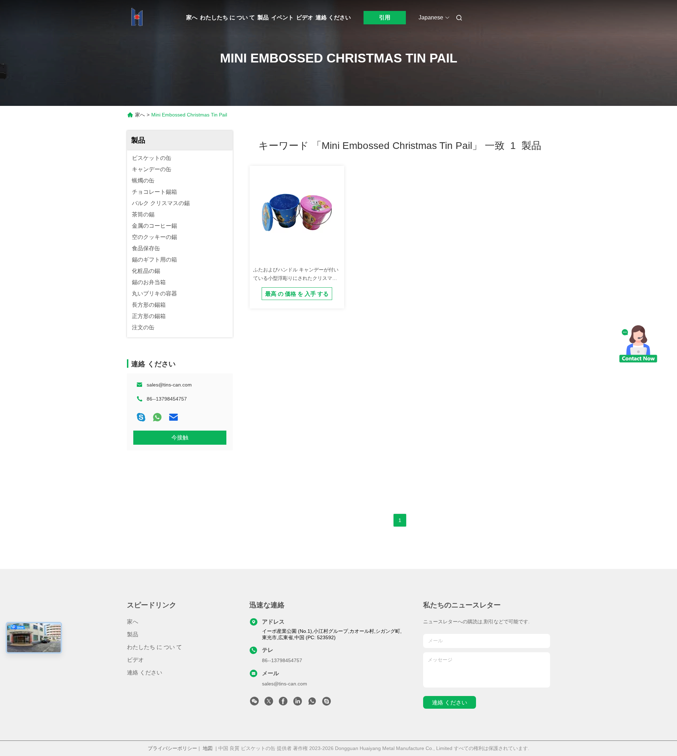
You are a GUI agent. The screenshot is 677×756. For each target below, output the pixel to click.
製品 (263, 17)
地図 (208, 748)
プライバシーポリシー (172, 748)
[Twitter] (269, 703)
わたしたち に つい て (227, 17)
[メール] (173, 417)
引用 (384, 17)
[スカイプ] (141, 417)
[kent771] (326, 703)
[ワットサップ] (157, 417)
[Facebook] (283, 703)
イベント (282, 17)
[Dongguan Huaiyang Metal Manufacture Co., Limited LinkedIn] (298, 703)
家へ (191, 17)
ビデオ (304, 17)
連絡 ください (333, 17)
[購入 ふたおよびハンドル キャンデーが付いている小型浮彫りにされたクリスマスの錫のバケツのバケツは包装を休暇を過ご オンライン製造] (297, 213)
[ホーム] (137, 17)
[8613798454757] (312, 703)
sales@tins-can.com (169, 385)
